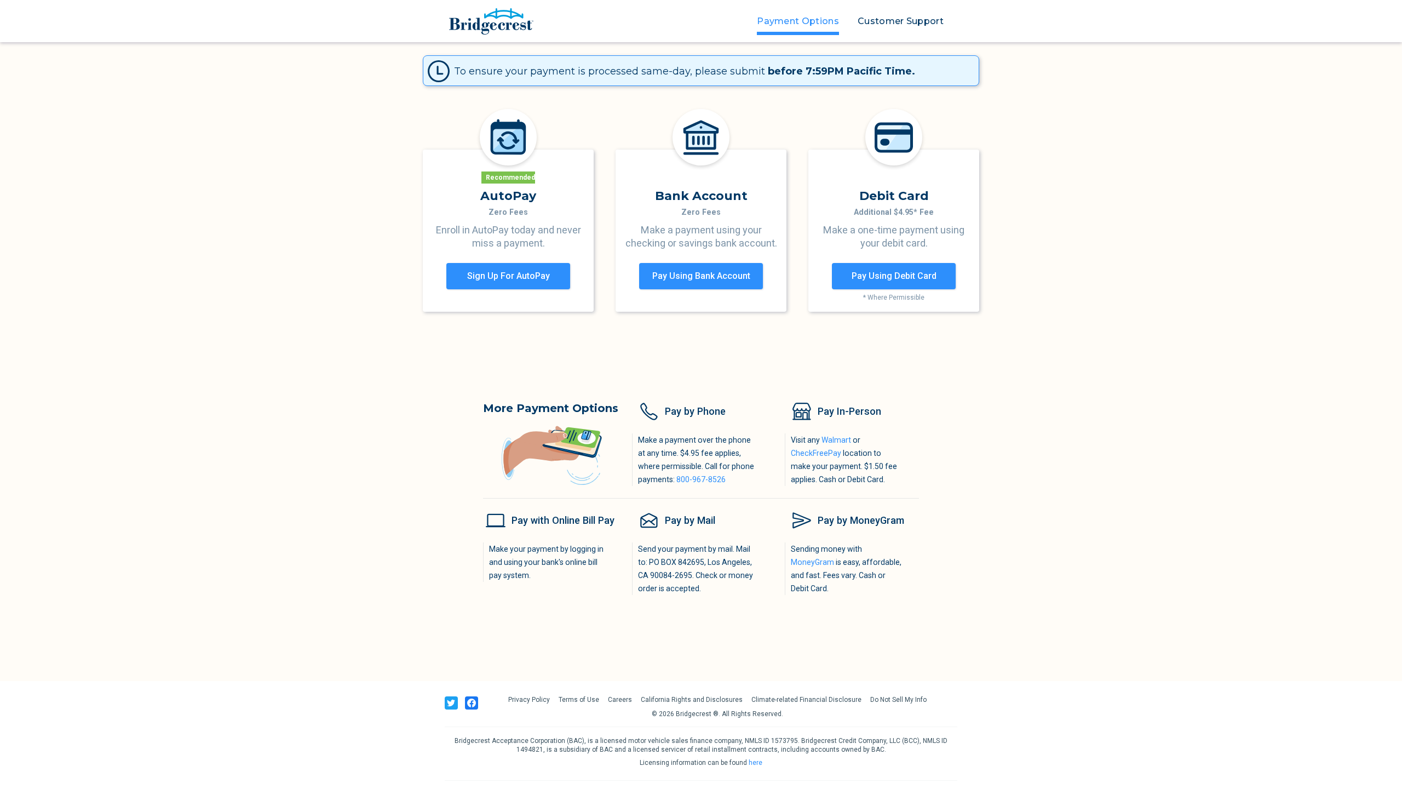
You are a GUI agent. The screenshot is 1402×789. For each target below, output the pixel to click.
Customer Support (901, 21)
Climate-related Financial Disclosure (806, 700)
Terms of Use (579, 700)
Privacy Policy (529, 700)
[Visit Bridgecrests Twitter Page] (451, 703)
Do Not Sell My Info (898, 700)
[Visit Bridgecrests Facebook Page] (471, 703)
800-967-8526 (701, 479)
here (755, 763)
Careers (620, 700)
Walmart (836, 440)
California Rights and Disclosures (692, 700)
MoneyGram (812, 562)
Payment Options (798, 21)
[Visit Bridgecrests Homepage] (491, 21)
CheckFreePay (816, 453)
